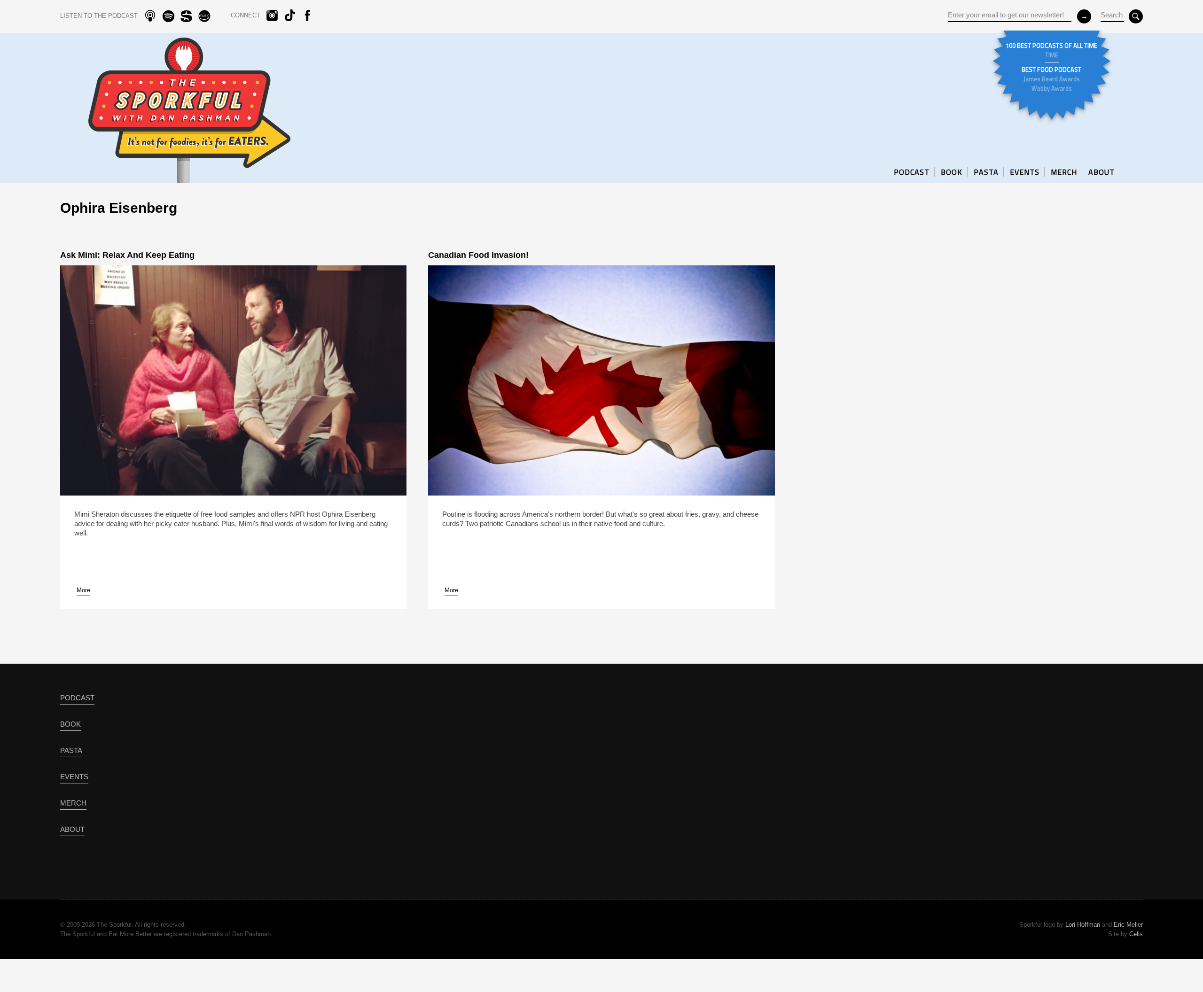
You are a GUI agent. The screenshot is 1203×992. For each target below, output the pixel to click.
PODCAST (912, 172)
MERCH (1064, 172)
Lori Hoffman (1082, 924)
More (83, 590)
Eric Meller (1128, 924)
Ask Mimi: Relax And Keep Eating (127, 255)
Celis (1136, 934)
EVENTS (1024, 172)
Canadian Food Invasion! (478, 255)
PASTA (986, 172)
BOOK (951, 172)
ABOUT (1101, 172)
